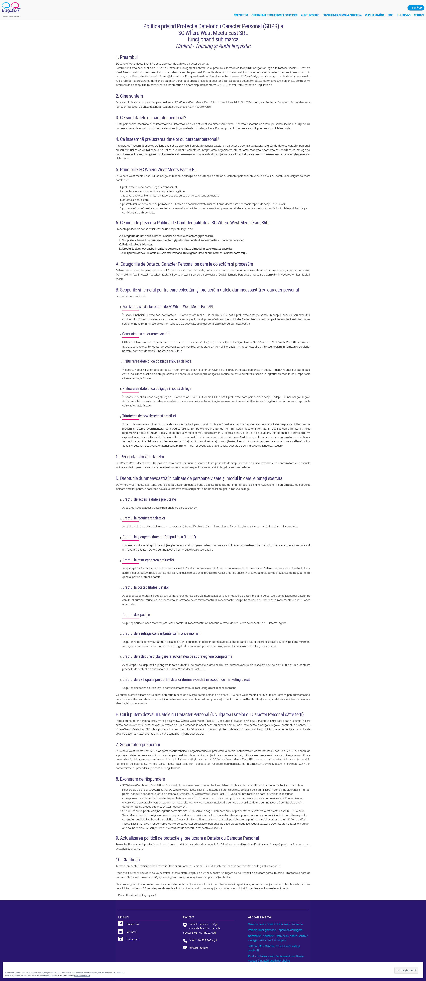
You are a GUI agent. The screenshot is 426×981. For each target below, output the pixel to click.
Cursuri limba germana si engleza (342, 15)
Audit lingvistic (310, 15)
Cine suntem (241, 15)
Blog (390, 15)
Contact (419, 15)
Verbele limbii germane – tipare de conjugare (275, 930)
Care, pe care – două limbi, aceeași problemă (275, 924)
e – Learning (403, 15)
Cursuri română (374, 15)
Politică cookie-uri (82, 976)
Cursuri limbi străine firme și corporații (274, 15)
